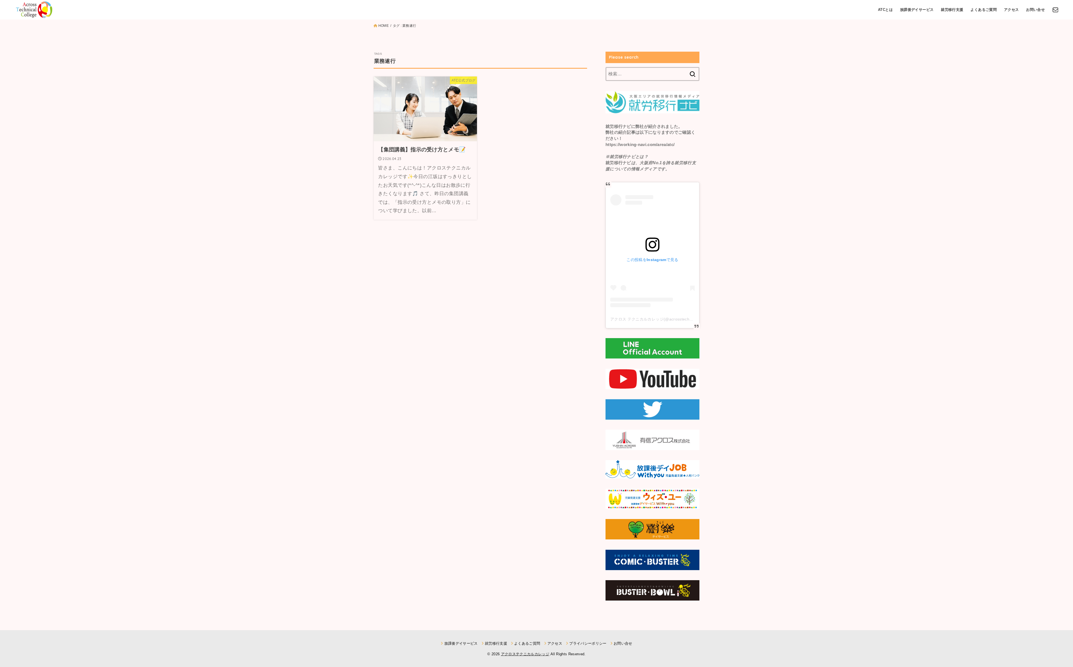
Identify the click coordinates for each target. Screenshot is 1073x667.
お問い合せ (1035, 10)
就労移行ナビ (618, 126)
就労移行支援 (952, 10)
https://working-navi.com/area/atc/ (640, 144)
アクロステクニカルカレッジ (525, 654)
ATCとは (885, 10)
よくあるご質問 (983, 10)
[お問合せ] (1055, 10)
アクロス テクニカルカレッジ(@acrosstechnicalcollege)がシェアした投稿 (677, 319)
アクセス (1011, 10)
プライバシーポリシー (587, 643)
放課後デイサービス (917, 10)
